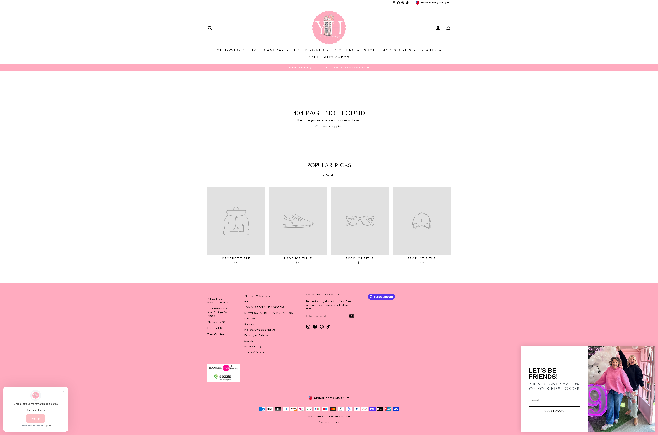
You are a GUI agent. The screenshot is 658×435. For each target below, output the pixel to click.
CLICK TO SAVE (554, 411)
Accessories (398, 50)
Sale (314, 57)
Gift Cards (336, 57)
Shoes (371, 50)
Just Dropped (309, 50)
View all (329, 175)
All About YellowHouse (257, 296)
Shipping (249, 324)
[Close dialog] (650, 350)
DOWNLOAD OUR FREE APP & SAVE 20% (268, 312)
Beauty (429, 50)
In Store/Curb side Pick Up (260, 329)
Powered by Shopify (328, 422)
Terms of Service (254, 352)
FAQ (246, 301)
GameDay (274, 50)
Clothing (345, 50)
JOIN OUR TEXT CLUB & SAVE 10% (264, 307)
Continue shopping (329, 126)
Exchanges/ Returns (256, 335)
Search (248, 340)
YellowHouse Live (238, 50)
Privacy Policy (252, 346)
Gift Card (250, 318)
